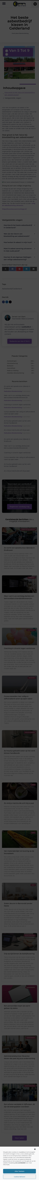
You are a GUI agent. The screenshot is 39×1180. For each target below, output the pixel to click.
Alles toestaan (19, 1171)
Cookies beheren (19, 1177)
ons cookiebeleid (20, 1163)
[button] (35, 1149)
